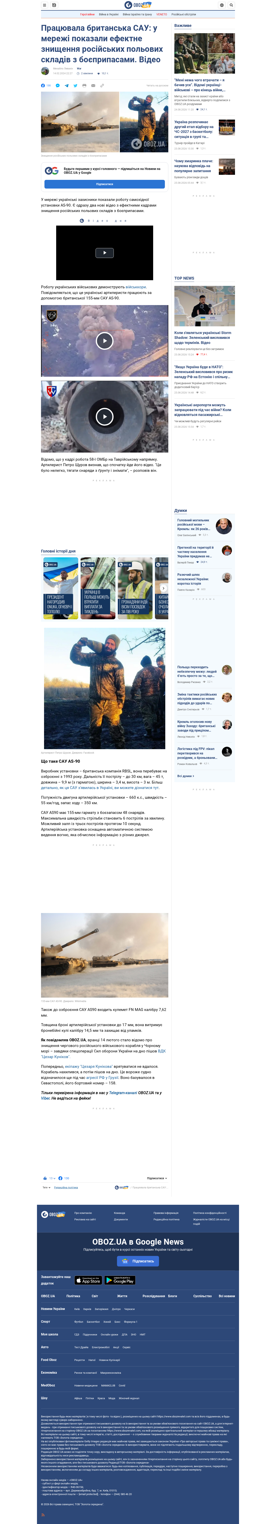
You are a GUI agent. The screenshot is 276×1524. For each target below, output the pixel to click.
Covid (122, 1385)
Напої (91, 1360)
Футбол (78, 1321)
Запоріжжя (101, 1309)
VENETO (161, 14)
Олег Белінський (186, 535)
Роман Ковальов (187, 764)
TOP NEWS (184, 278)
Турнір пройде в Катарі (189, 143)
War (79, 68)
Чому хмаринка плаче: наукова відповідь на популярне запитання (193, 166)
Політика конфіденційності (209, 1212)
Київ (77, 1309)
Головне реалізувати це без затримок (199, 349)
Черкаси (129, 1309)
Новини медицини (86, 1385)
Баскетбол (93, 1321)
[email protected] (88, 1494)
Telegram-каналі (123, 1092)
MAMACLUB (108, 1385)
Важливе (183, 25)
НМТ (142, 1334)
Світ (95, 1296)
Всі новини (227, 1296)
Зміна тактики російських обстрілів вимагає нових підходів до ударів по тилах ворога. (197, 699)
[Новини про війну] (122, 1188)
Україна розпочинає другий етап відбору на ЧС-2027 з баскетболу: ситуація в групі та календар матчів (194, 129)
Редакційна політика (66, 1187)
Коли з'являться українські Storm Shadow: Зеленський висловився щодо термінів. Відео (202, 338)
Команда (119, 1212)
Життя (122, 1296)
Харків (87, 1309)
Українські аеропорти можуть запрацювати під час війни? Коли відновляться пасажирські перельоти (202, 410)
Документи (121, 1219)
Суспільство (202, 1296)
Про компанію (83, 1212)
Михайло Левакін (63, 68)
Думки (180, 510)
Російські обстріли (184, 14)
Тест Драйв (81, 1347)
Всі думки (184, 776)
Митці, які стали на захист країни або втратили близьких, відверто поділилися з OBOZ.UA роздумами (202, 100)
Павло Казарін (186, 590)
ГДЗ (76, 1334)
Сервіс (127, 1347)
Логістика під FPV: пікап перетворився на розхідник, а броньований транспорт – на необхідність (197, 753)
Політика (73, 1296)
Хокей (107, 1321)
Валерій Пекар (185, 562)
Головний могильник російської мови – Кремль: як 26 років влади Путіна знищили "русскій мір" (194, 524)
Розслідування (154, 1296)
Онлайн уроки (109, 1334)
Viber (45, 1098)
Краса (101, 1398)
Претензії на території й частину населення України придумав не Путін (195, 552)
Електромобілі (101, 1347)
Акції (116, 1347)
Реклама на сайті (85, 1219)
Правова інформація (166, 1212)
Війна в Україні (108, 14)
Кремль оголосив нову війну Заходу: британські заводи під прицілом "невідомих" (196, 726)
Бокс (117, 1321)
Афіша (78, 1398)
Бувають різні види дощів (191, 177)
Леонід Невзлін (186, 736)
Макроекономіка (110, 1372)
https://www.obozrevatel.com (174, 1416)
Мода (112, 1398)
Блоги (172, 1296)
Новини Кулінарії (109, 1360)
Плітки (90, 1398)
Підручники (90, 1334)
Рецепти (79, 1360)
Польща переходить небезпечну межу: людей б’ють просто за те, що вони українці (197, 671)
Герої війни (87, 14)
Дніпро (116, 1309)
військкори (136, 287)
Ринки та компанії (85, 1372)
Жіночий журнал (129, 1398)
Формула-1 (130, 1321)
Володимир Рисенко (189, 682)
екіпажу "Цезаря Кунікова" (89, 1066)
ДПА (124, 1334)
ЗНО (133, 1334)
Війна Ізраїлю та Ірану (137, 14)
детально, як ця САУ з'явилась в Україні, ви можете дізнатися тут (100, 787)
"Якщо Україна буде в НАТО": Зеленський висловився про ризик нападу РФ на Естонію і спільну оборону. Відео (203, 372)
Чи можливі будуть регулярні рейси (197, 421)
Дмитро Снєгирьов (188, 709)
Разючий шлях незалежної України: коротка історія (193, 579)
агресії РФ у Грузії (102, 1077)
